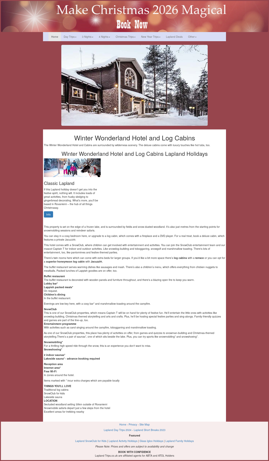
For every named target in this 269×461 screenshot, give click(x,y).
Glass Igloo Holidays (151, 441)
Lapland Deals (174, 36)
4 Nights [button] (103, 36)
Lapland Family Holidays (179, 441)
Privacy (133, 424)
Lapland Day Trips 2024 (117, 430)
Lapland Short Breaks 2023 (149, 430)
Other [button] (191, 36)
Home (56, 36)
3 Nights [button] (86, 36)
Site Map (144, 424)
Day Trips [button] (69, 36)
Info (48, 214)
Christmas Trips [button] (125, 36)
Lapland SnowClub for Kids (91, 441)
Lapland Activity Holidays (123, 441)
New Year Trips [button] (150, 36)
